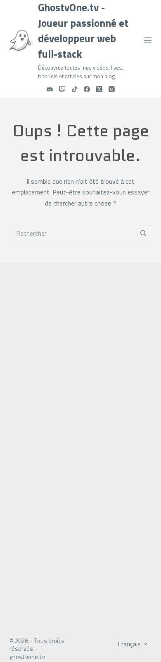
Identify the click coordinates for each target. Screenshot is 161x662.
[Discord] (50, 89)
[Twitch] (62, 89)
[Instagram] (112, 89)
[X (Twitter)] (99, 89)
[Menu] (148, 40)
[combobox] (72, 233)
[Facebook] (87, 89)
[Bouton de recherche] (143, 233)
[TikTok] (74, 89)
